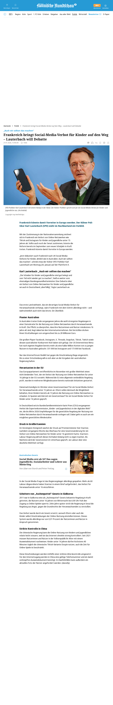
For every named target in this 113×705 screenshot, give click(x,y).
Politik (16, 126)
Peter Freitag (48, 468)
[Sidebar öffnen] (10, 14)
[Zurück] (5, 14)
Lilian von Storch (30, 468)
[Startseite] (56, 6)
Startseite (7, 126)
